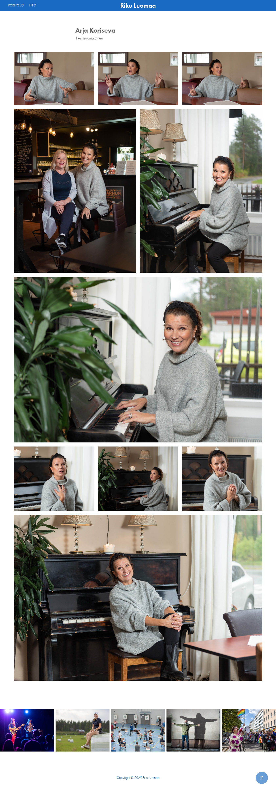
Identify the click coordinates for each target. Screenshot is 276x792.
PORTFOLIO (16, 5)
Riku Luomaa (138, 5)
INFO (32, 5)
